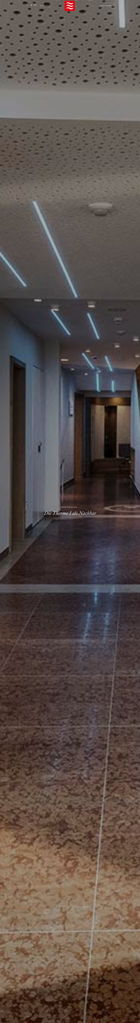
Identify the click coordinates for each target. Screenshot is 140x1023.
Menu (35, 5)
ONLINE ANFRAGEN (105, 5)
